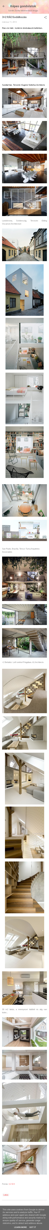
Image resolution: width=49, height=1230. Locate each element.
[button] (45, 17)
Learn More (20, 1227)
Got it (32, 1227)
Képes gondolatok (23, 6)
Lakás (5, 1195)
